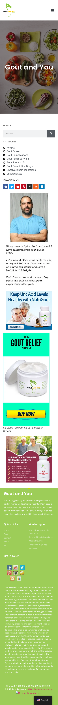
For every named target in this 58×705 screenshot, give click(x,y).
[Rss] (36, 186)
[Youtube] (17, 186)
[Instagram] (29, 186)
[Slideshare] (42, 186)
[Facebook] (5, 186)
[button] (52, 10)
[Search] (51, 133)
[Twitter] (11, 186)
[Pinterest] (23, 186)
